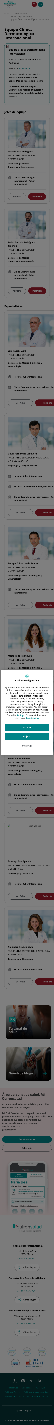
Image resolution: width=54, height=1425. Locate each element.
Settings (27, 745)
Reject (27, 736)
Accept (27, 727)
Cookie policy (32, 717)
